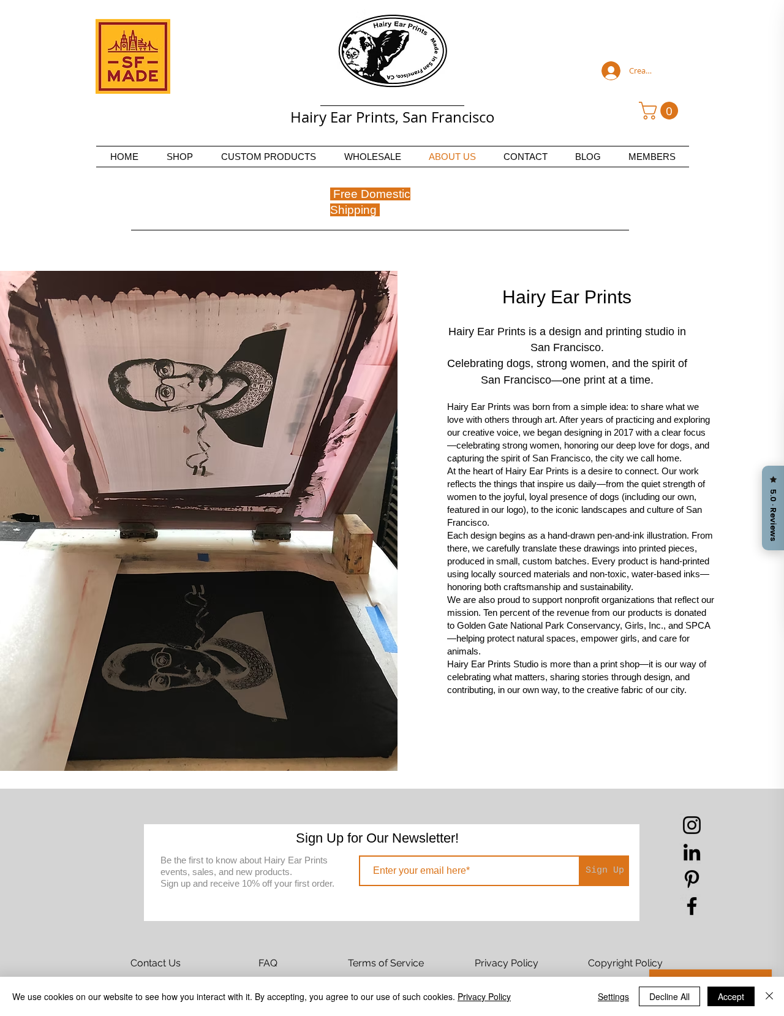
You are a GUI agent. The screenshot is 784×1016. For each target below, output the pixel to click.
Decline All (669, 996)
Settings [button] (613, 996)
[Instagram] (692, 825)
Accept (731, 996)
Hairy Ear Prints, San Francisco (392, 117)
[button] (660, 110)
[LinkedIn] (692, 852)
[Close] (769, 996)
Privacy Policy (484, 996)
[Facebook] (692, 906)
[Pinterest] (692, 879)
